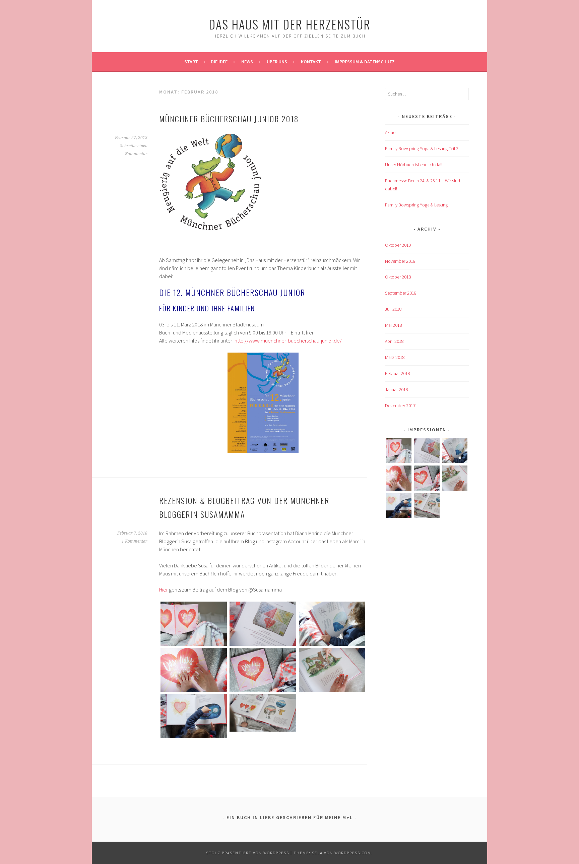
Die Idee (219, 62)
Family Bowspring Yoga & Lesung (416, 205)
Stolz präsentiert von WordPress (247, 852)
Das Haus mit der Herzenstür (290, 24)
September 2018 (400, 293)
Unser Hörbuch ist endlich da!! (413, 165)
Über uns (277, 62)
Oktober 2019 (398, 245)
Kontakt (311, 62)
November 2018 (400, 261)
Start (191, 62)
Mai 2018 (393, 325)
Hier (163, 589)
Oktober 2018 (398, 277)
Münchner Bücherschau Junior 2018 (229, 119)
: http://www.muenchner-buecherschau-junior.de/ (287, 340)
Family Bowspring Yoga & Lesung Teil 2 (421, 148)
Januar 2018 (396, 389)
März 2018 (395, 357)
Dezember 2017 (400, 406)
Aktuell (391, 132)
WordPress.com (352, 852)
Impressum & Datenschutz (365, 62)
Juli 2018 (393, 309)
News (247, 62)
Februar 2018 (397, 373)
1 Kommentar (134, 541)
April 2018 (394, 341)
